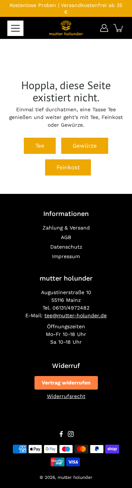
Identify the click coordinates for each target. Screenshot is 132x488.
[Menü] (15, 28)
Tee (39, 145)
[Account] (104, 28)
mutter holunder (75, 477)
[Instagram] (71, 434)
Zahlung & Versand (66, 228)
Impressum (66, 256)
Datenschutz (66, 247)
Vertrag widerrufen (66, 383)
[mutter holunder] (66, 28)
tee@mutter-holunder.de (75, 315)
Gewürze (85, 145)
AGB (66, 237)
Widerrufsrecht (66, 396)
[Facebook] (61, 434)
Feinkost (68, 167)
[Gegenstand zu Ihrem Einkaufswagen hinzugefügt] (119, 28)
